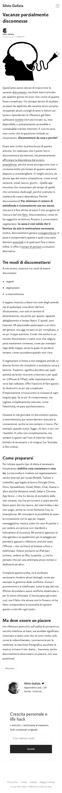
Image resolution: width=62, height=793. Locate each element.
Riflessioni (9, 668)
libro (25, 214)
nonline (19, 119)
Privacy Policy (12, 782)
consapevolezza (47, 233)
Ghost (42, 787)
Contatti (24, 782)
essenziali (18, 242)
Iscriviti (31, 749)
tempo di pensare (31, 246)
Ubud (49, 787)
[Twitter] (43, 683)
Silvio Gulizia (13, 6)
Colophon (33, 782)
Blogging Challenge (47, 782)
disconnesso (19, 92)
